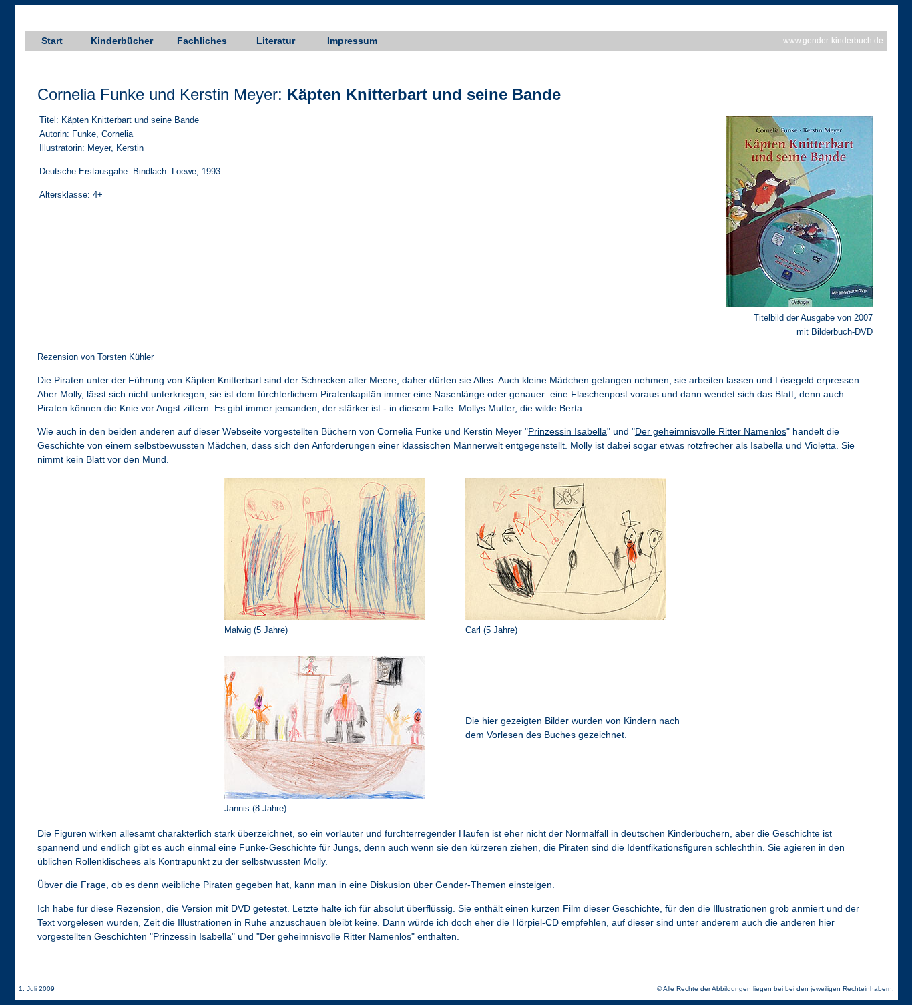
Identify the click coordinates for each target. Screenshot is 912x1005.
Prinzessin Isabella (567, 431)
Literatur (275, 40)
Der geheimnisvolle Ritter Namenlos (710, 431)
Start (52, 40)
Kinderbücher (122, 40)
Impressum (352, 40)
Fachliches (202, 40)
